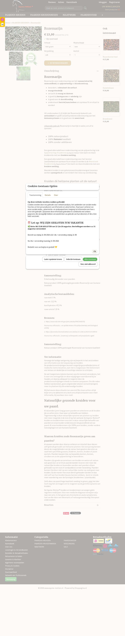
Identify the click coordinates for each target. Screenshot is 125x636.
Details (48, 195)
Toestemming (35, 195)
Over (56, 195)
